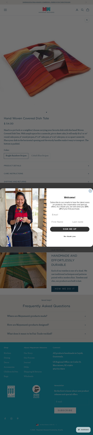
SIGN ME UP (70, 229)
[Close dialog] (90, 191)
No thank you (70, 236)
